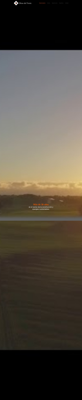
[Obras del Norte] (23, 3)
